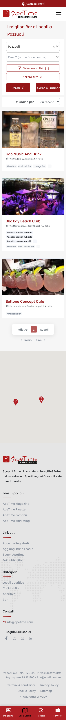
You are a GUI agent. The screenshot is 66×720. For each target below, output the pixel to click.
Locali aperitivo (13, 582)
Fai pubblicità (12, 560)
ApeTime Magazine (16, 503)
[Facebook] (6, 638)
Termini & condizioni (21, 685)
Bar (5, 599)
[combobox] (33, 46)
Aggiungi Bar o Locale (18, 548)
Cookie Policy (27, 690)
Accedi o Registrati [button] (16, 543)
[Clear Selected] (53, 46)
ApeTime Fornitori (15, 515)
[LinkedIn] (30, 638)
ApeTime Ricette (14, 509)
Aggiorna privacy (35, 696)
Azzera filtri (31, 76)
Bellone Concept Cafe (25, 301)
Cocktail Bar (11, 588)
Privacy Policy (49, 685)
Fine (39, 340)
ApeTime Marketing (16, 520)
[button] (16, 402)
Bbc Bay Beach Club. (23, 220)
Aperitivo (9, 594)
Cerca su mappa (48, 87)
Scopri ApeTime (13, 554)
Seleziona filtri (35, 68)
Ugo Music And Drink (24, 153)
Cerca (16, 87)
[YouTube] (22, 638)
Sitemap (46, 690)
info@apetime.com (19, 622)
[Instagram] (14, 638)
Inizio (28, 340)
